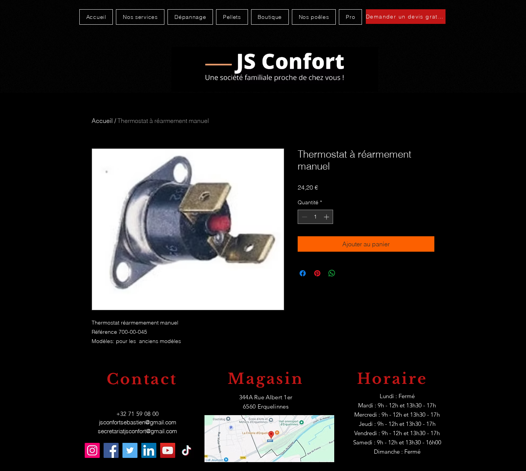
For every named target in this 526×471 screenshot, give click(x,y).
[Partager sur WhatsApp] (332, 273)
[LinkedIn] (148, 450)
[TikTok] (186, 450)
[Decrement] (303, 217)
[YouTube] (167, 450)
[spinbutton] (315, 217)
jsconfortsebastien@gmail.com (137, 422)
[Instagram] (92, 450)
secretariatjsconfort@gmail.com (137, 431)
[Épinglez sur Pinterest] (317, 273)
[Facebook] (111, 450)
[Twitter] (129, 450)
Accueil (102, 120)
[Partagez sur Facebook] (302, 273)
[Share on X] (346, 273)
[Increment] (327, 217)
